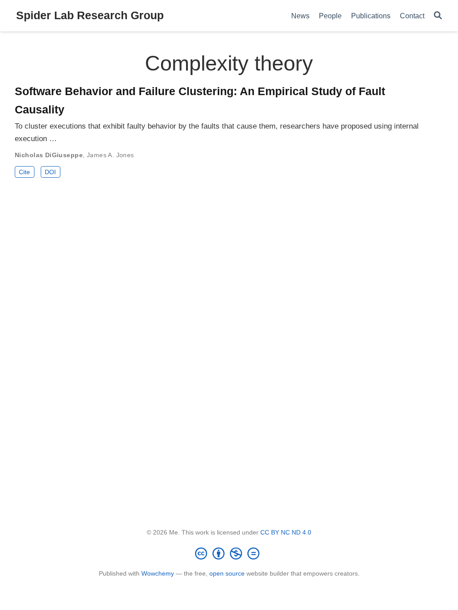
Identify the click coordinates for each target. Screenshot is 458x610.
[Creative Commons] (229, 553)
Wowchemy (157, 573)
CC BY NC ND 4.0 (285, 532)
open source (227, 573)
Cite (24, 171)
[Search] (438, 16)
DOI (50, 171)
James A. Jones (110, 155)
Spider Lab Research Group (90, 15)
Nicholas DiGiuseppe (49, 155)
